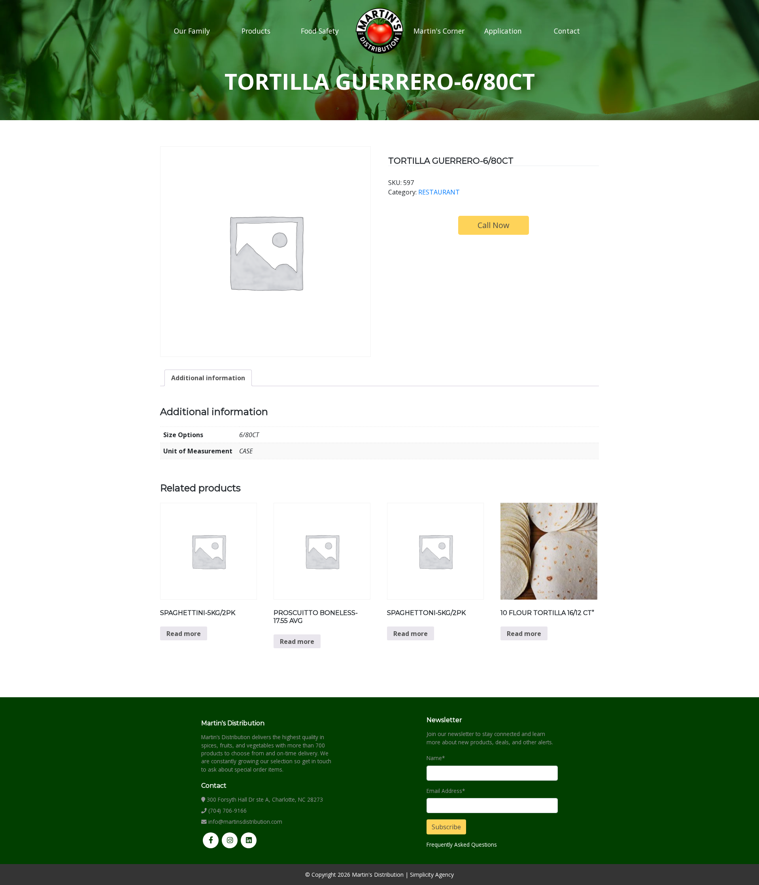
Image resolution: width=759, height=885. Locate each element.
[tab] (208, 378)
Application (503, 31)
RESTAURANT (439, 192)
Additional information (208, 378)
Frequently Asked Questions (462, 844)
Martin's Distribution (378, 874)
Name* (436, 758)
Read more (183, 633)
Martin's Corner (438, 31)
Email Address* (446, 790)
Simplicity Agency (432, 874)
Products (256, 31)
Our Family (192, 31)
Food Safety (320, 31)
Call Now (494, 225)
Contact (567, 31)
